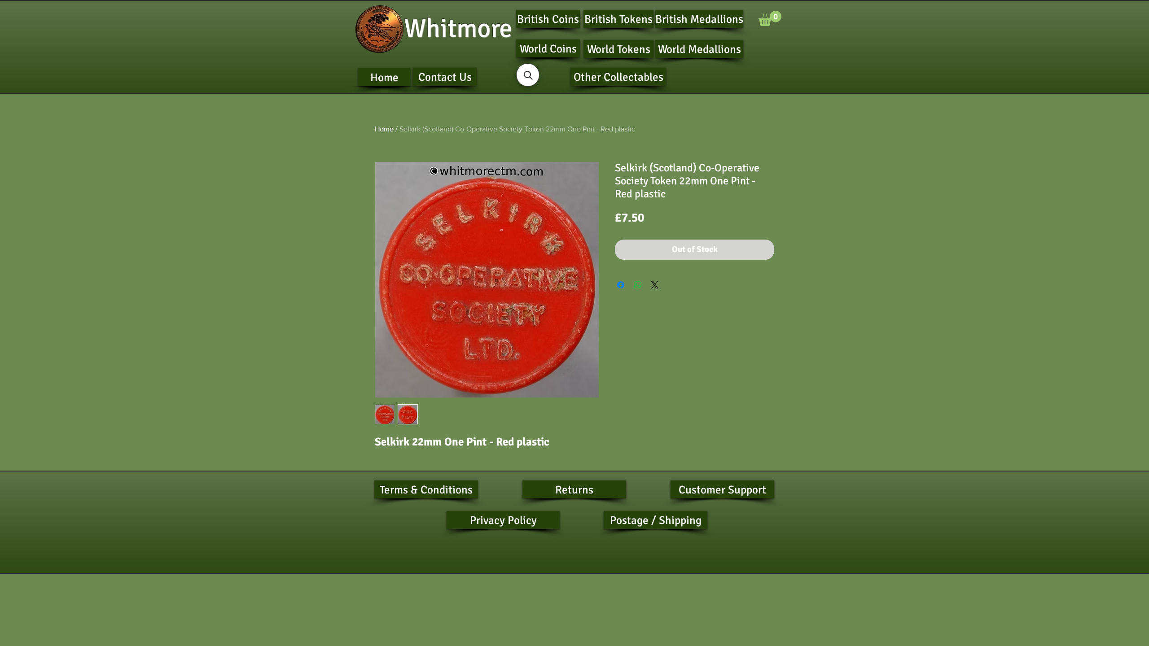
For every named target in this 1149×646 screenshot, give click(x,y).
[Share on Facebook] (620, 284)
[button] (770, 18)
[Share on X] (654, 284)
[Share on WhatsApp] (637, 284)
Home (384, 129)
